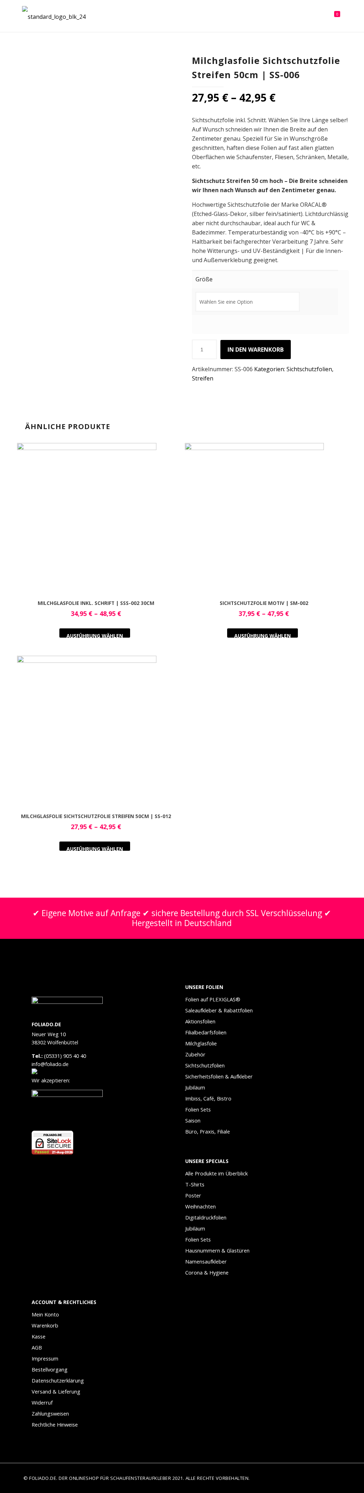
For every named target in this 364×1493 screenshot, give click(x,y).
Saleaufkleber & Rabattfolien (219, 1010)
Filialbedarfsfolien (205, 1032)
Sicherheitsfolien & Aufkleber (219, 1076)
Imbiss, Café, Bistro (208, 1098)
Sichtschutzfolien (309, 369)
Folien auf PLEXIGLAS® (212, 999)
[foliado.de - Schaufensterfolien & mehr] (54, 16)
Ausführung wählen (94, 635)
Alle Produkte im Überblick (216, 1173)
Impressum (45, 1358)
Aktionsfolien (200, 1021)
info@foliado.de (50, 1063)
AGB (37, 1347)
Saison (192, 1120)
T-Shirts (194, 1184)
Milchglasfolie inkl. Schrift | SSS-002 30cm (96, 603)
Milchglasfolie (201, 1043)
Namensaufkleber (206, 1261)
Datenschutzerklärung (58, 1380)
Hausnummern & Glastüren (217, 1250)
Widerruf (42, 1402)
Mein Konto (45, 1314)
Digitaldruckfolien (205, 1217)
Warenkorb (45, 1325)
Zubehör (195, 1054)
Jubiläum (195, 1087)
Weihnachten (200, 1206)
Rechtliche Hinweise (55, 1424)
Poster (193, 1195)
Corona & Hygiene (207, 1272)
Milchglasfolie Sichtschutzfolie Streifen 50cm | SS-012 (96, 816)
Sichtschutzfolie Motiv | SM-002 (264, 603)
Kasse (39, 1336)
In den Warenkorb (256, 349)
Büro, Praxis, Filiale (207, 1131)
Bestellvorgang (50, 1369)
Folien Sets (198, 1109)
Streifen (202, 378)
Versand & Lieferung (56, 1391)
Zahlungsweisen (50, 1413)
